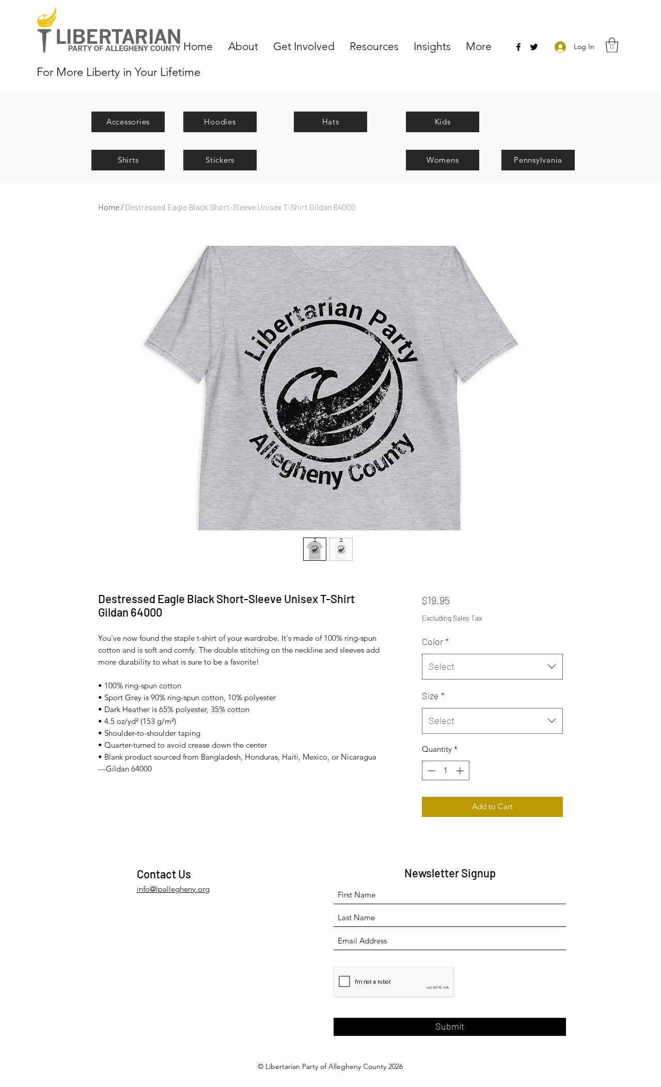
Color (435, 641)
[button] (245, 46)
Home (108, 207)
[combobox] (492, 667)
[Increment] (461, 770)
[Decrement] (430, 770)
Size (433, 695)
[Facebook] (518, 47)
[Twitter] (534, 47)
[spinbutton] (445, 770)
